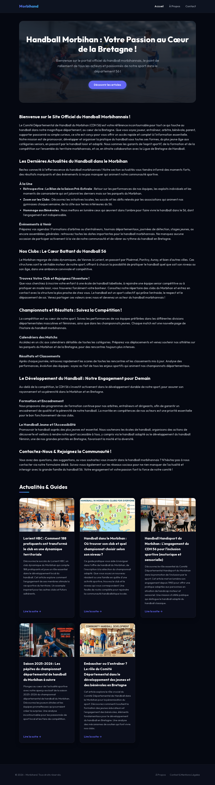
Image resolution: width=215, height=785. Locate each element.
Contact (190, 6)
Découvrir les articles (107, 84)
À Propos (174, 6)
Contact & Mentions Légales (185, 774)
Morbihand (28, 6)
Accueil (159, 6)
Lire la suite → (32, 611)
